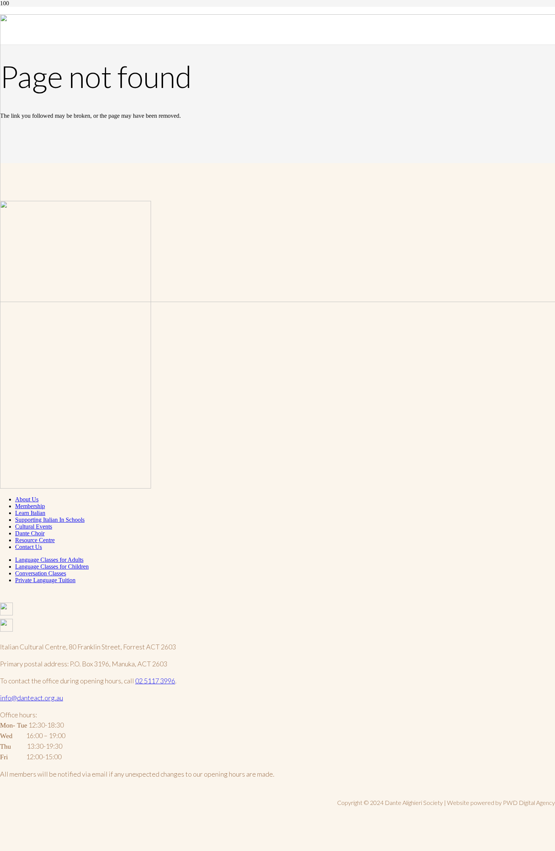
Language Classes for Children (52, 566)
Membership (30, 506)
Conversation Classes (40, 573)
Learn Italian (30, 513)
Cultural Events (33, 526)
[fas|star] (277, 611)
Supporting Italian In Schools (50, 519)
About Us (27, 499)
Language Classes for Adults (49, 560)
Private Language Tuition (45, 580)
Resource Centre (35, 540)
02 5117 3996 (155, 681)
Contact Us (28, 547)
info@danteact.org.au (31, 698)
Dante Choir (30, 533)
